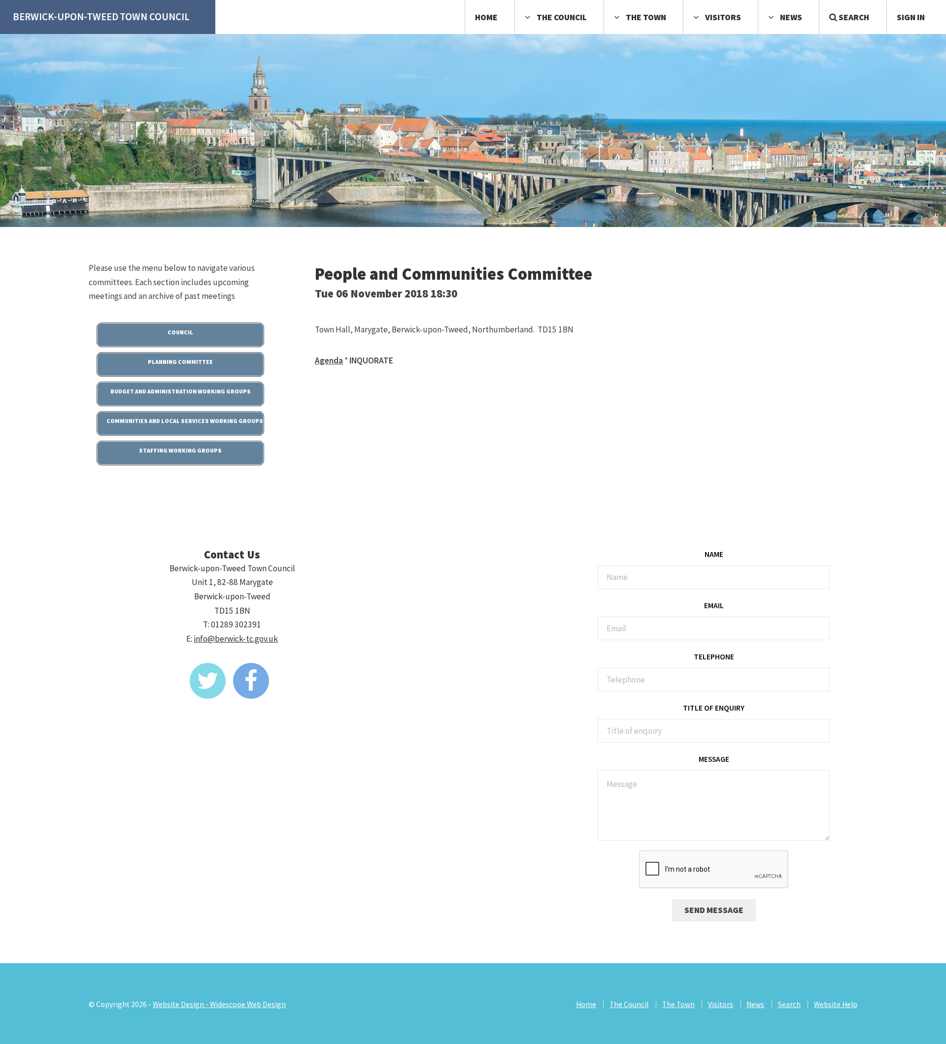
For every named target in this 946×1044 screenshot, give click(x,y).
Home (486, 17)
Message (714, 759)
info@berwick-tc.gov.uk (236, 638)
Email (714, 605)
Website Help (835, 1004)
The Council (562, 17)
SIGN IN (911, 17)
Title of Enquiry (713, 708)
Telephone (714, 656)
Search (853, 17)
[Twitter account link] (208, 681)
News (791, 17)
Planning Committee (180, 361)
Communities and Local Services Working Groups (184, 420)
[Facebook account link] (251, 681)
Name (714, 554)
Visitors (723, 17)
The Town (646, 17)
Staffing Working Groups (180, 450)
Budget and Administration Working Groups (180, 391)
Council (180, 332)
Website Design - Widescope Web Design (219, 1004)
